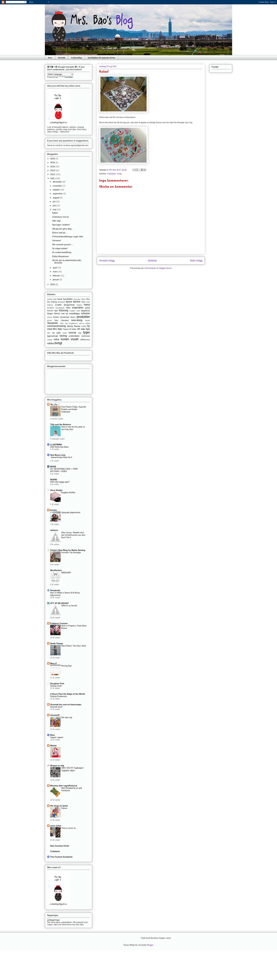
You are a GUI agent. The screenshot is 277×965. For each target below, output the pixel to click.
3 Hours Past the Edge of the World (67, 694)
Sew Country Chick (59, 846)
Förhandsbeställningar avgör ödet (67, 236)
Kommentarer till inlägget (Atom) (158, 268)
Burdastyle (61, 302)
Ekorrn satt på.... (59, 232)
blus (88, 299)
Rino (52, 735)
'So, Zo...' (54, 404)
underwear (85, 336)
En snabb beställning (61, 252)
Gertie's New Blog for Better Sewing (67, 550)
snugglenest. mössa (76, 323)
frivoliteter (50, 308)
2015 (53, 162)
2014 (53, 166)
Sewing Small (56, 686)
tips (88, 329)
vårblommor (85, 340)
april (55, 267)
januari (56, 279)
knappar (72, 311)
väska (50, 343)
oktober (56, 189)
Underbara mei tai (60, 217)
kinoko (53, 510)
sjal (66, 323)
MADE (53, 466)
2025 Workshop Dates (59, 447)
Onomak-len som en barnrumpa (65, 704)
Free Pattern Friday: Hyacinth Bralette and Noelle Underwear (73, 409)
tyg (79, 333)
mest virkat (55, 826)
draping (79, 305)
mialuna (54, 530)
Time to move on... (69, 828)
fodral (87, 304)
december (58, 182)
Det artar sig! (66, 717)
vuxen (65, 339)
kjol (56, 310)
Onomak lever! (56, 707)
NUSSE (53, 479)
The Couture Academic (61, 857)
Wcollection (56, 570)
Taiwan (66, 329)
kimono (50, 311)
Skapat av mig (57, 765)
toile (48, 333)
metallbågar (74, 313)
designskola (69, 305)
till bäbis (72, 329)
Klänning (63, 310)
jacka (87, 308)
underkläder (74, 336)
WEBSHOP (66, 573)
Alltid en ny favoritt (69, 606)
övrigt (119, 174)
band (59, 299)
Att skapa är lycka (59, 806)
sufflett (84, 326)
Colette (58, 305)
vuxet (74, 339)
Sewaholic (52, 323)
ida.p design (56, 490)
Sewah (87, 320)
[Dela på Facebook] (142, 169)
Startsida (61, 57)
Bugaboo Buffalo (68, 492)
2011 (52, 178)
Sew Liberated (61, 320)
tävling (63, 335)
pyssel (49, 320)
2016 (53, 158)
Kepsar (64, 808)
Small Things (56, 643)
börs (83, 302)
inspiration (111, 174)
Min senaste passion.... (62, 244)
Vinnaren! (56, 240)
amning (49, 299)
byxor (69, 301)
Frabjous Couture (59, 623)
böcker (77, 301)
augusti (56, 197)
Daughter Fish (57, 683)
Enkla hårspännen (60, 256)
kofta (78, 311)
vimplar (49, 340)
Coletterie (55, 851)
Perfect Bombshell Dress (64, 317)
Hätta (68, 308)
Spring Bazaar (73, 326)
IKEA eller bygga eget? (59, 482)
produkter (83, 317)
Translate (68, 77)
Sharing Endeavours (58, 696)
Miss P (53, 663)
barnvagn (77, 299)
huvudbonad (60, 308)
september (58, 193)
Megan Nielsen (53, 314)
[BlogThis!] (136, 169)
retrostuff (54, 715)
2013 (53, 170)
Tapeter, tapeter (56, 737)
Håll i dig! (56, 221)
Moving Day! (66, 666)
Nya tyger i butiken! (61, 224)
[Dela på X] (139, 169)
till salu (81, 329)
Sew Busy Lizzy (57, 455)
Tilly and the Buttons (60, 424)
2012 (53, 174)
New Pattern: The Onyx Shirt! (73, 646)
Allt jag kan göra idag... (62, 229)
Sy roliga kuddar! (60, 248)
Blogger (150, 945)
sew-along (76, 320)
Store (50, 57)
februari (56, 275)
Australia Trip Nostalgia (71, 552)
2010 (53, 284)
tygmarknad (52, 336)
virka (56, 339)
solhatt (87, 323)
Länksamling (76, 57)
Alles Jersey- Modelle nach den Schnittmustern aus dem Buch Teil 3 (73, 535)
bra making (52, 302)
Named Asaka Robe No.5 (61, 457)
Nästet (53, 745)
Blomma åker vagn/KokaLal (63, 785)
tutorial (72, 332)
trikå (58, 333)
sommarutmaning (56, 326)
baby (55, 299)
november (58, 186)
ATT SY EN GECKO (59, 603)
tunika (65, 333)
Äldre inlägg (196, 260)
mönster (85, 313)
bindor (83, 299)
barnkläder (68, 299)
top (53, 333)
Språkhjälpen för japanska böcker (101, 57)
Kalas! (55, 213)
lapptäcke (85, 310)
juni (55, 205)
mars (55, 271)
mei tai (64, 313)
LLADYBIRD (56, 444)
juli (54, 201)
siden (62, 323)
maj (55, 209)
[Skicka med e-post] (133, 169)
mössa (49, 317)
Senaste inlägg (107, 260)
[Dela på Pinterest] (144, 169)
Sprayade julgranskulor (70, 512)
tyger (86, 332)
